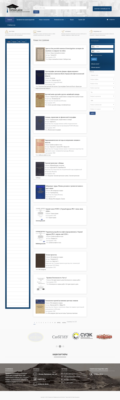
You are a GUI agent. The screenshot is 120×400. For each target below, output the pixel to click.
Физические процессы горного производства (15, 293)
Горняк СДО (81, 19)
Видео (72, 19)
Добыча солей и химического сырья (17, 152)
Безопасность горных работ (15, 46)
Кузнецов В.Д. (54, 192)
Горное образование (12, 103)
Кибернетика (67, 59)
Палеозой (69, 86)
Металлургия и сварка (13, 224)
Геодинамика (10, 73)
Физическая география (54, 130)
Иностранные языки (77, 96)
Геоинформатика (11, 76)
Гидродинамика (11, 87)
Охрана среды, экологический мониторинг (15, 262)
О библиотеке (11, 25)
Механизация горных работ (14, 232)
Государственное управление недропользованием (15, 115)
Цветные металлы (61, 313)
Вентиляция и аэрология (14, 63)
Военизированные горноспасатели (16, 70)
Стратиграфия (62, 86)
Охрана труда (11, 259)
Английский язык (66, 105)
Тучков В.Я (53, 55)
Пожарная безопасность (14, 270)
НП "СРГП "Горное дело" (69, 373)
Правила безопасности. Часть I (56, 278)
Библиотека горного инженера (15, 53)
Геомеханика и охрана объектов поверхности (16, 82)
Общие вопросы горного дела (15, 245)
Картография (10, 215)
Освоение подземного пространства (17, 249)
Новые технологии (44, 19)
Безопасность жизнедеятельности (16, 50)
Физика (51, 199)
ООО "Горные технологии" (69, 379)
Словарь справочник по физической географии (60, 117)
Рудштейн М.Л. (54, 167)
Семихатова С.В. (56, 80)
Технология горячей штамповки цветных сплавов (61, 301)
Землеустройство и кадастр (14, 162)
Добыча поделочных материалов (16, 133)
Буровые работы (11, 60)
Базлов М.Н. (60, 147)
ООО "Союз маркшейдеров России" (71, 376)
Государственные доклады (14, 99)
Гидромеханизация (12, 90)
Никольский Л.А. (54, 305)
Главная (10, 19)
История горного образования (15, 187)
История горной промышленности (16, 194)
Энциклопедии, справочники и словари (17, 300)
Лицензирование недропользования (17, 218)
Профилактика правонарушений (25, 19)
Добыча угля (10, 159)
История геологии (12, 181)
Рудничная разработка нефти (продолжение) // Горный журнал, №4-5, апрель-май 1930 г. (64, 233)
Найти (92, 113)
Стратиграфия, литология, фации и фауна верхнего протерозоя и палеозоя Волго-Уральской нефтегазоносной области (64, 73)
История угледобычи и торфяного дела (16, 210)
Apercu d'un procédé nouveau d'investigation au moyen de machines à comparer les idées (65, 49)
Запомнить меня (97, 55)
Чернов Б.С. (53, 147)
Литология (54, 86)
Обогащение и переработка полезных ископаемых (17, 241)
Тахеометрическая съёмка (61, 176)
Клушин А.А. (54, 238)
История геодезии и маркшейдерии (17, 178)
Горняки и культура (12, 112)
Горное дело (10, 174)
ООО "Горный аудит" (68, 382)
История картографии (13, 204)
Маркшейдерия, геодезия (14, 221)
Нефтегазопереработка (13, 238)
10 (54, 322)
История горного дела (13, 168)
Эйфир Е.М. (62, 305)
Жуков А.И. (66, 147)
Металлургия (56, 199)
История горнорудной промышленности (13, 197)
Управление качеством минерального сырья (17, 289)
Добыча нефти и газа (13, 130)
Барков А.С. (53, 121)
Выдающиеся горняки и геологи (16, 171)
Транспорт (10, 286)
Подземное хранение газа (14, 267)
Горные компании (11, 109)
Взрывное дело (11, 67)
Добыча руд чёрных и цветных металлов (15, 148)
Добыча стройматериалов (14, 155)
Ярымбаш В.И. (62, 167)
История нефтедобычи (13, 207)
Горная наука (10, 96)
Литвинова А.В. (56, 99)
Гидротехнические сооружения (15, 93)
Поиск (36, 12)
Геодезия (50, 176)
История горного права (13, 190)
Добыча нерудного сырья (14, 127)
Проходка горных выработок (15, 276)
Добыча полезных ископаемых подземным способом (15, 144)
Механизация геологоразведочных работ (17, 228)
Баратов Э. (55, 261)
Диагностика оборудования (15, 120)
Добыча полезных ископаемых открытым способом (15, 140)
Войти (94, 59)
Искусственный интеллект (58, 53)
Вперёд (58, 322)
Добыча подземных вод (14, 136)
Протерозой (47, 86)
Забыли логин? (95, 64)
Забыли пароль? (95, 67)
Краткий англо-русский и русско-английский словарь (62, 94)
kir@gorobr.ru (112, 19)
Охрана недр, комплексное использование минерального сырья (17, 255)
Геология (9, 79)
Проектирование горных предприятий (17, 273)
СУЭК (8, 283)
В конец (64, 322)
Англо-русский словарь (54, 105)
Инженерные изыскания (13, 165)
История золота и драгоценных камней (18, 201)
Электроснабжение (12, 297)
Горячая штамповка (71, 313)
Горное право (10, 106)
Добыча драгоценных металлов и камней (16, 123)
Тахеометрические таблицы (54, 163)
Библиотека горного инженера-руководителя (15, 56)
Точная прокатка (51, 255)
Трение (63, 199)
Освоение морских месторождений (17, 252)
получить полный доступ (102, 8)
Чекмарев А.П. (54, 259)
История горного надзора (14, 184)
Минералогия (10, 235)
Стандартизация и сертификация (16, 279)
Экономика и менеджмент (14, 304)
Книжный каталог (59, 19)
